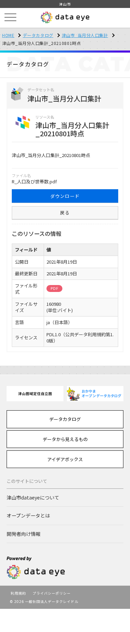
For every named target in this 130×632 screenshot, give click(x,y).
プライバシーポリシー (52, 593)
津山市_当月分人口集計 (85, 35)
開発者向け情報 (24, 533)
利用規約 (18, 593)
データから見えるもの (65, 439)
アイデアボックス (65, 459)
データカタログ (38, 35)
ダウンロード (65, 196)
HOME (8, 35)
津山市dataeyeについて (33, 497)
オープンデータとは (28, 515)
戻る (65, 212)
